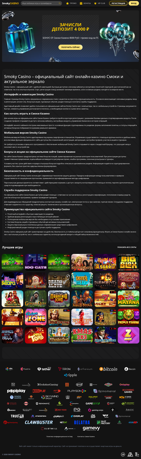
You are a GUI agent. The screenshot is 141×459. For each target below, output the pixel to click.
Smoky (10, 3)
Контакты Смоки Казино (86, 436)
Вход (133, 3)
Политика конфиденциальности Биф (59, 436)
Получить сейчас (70, 47)
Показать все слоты (126, 247)
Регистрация (118, 3)
